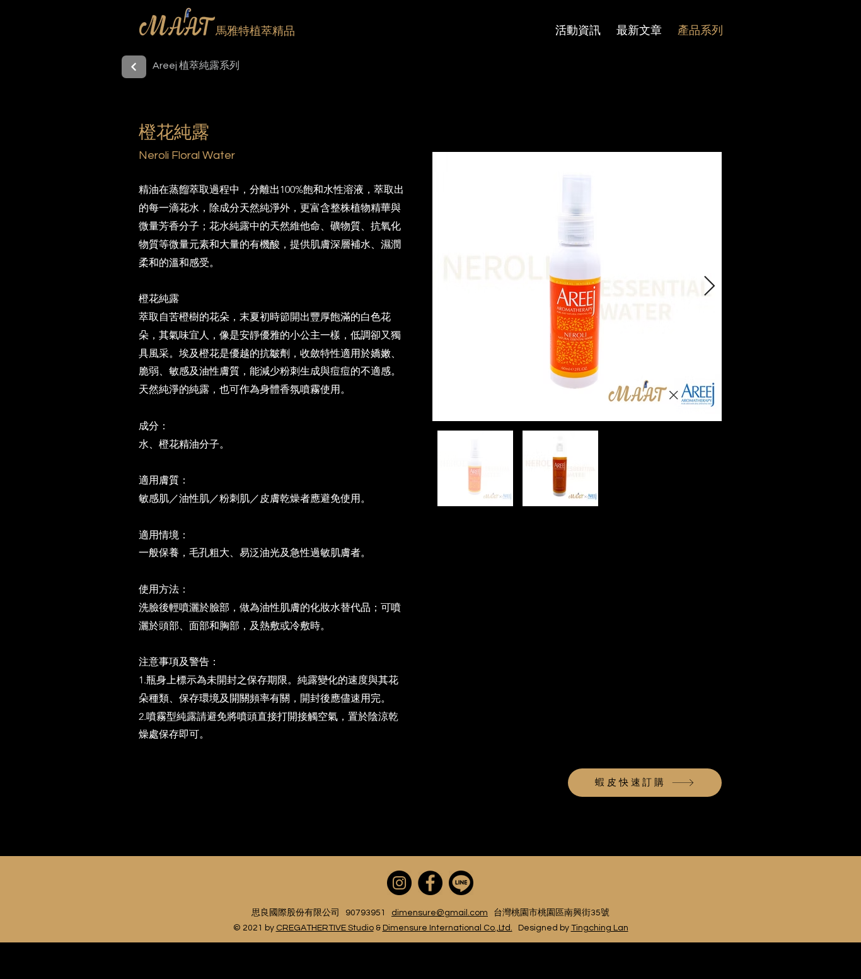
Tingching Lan (599, 928)
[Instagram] (399, 883)
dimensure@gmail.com (439, 912)
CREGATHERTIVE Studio (325, 928)
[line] (461, 883)
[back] (134, 66)
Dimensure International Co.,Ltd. (447, 928)
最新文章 (639, 30)
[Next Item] (709, 287)
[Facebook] (430, 883)
